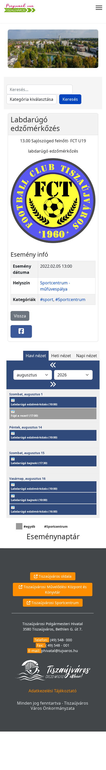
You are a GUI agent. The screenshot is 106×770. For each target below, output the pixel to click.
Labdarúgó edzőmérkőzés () (34, 404)
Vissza (20, 316)
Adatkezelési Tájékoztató (53, 691)
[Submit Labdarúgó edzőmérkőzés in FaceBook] (21, 331)
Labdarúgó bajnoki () (29, 463)
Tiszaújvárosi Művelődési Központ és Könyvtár (54, 589)
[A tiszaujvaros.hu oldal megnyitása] (52, 669)
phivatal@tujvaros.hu (59, 650)
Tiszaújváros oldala (55, 576)
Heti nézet (61, 355)
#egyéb (29, 526)
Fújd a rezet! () (24, 415)
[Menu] (99, 7)
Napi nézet (86, 355)
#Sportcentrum (70, 299)
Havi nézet (36, 355)
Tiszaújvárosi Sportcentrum (54, 602)
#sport (46, 299)
